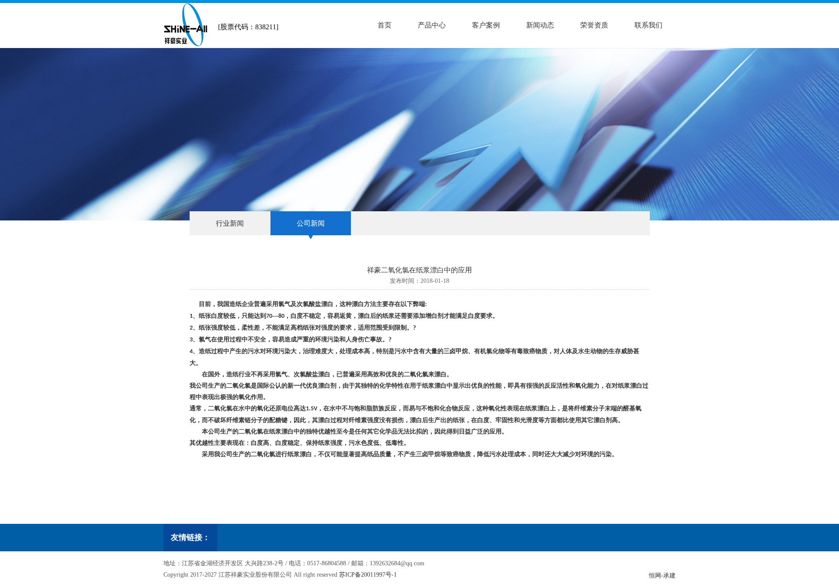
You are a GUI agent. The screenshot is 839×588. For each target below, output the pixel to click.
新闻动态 (540, 25)
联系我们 (648, 25)
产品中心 (432, 25)
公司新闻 (311, 223)
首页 (385, 25)
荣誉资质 (594, 25)
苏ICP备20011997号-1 (368, 574)
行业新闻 (230, 223)
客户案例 (486, 25)
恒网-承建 (662, 575)
